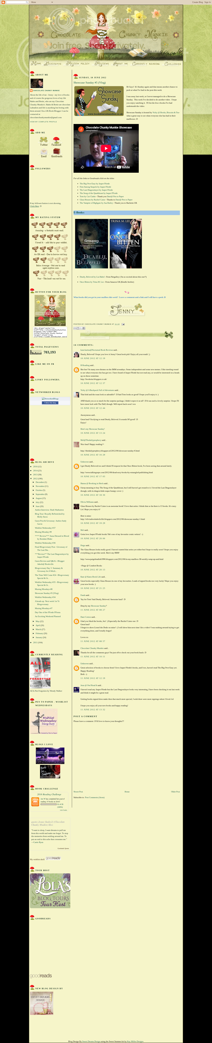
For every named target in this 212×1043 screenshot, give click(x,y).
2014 (35, 470)
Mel (82, 530)
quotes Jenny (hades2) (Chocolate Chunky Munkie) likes (48, 823)
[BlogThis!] (77, 328)
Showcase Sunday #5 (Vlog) (47, 593)
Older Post (175, 792)
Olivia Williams (87, 502)
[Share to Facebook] (83, 328)
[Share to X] (80, 328)
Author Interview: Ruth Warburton (49, 510)
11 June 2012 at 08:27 (93, 610)
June (38, 506)
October (39, 490)
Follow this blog (50, 403)
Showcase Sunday (98, 606)
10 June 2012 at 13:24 (93, 433)
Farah (83, 595)
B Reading (85, 365)
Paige (83, 545)
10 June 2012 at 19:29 (93, 523)
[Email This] (75, 328)
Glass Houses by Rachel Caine (92, 200)
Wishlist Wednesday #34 (45, 597)
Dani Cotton (86, 617)
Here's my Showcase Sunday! (93, 429)
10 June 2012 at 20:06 (93, 538)
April (38, 625)
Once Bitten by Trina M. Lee (92, 282)
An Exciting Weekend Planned (48, 616)
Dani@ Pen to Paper (115, 196)
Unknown (85, 462)
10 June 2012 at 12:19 (93, 358)
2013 (35, 474)
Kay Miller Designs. (135, 1041)
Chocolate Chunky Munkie (46, 90)
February (40, 633)
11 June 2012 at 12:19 (93, 678)
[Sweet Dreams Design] (41, 1014)
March (39, 629)
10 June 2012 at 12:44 (93, 408)
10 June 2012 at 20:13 (93, 570)
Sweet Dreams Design (91, 1041)
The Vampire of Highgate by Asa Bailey (96, 203)
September (40, 494)
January (39, 637)
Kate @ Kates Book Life (91, 577)
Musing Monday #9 (43, 532)
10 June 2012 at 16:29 (93, 455)
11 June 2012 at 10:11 (93, 656)
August (39, 498)
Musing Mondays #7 (43, 608)
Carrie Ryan (38, 842)
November (40, 486)
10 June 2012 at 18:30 (93, 495)
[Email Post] (122, 324)
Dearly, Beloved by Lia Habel (92, 277)
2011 (35, 642)
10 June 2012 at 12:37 (93, 383)
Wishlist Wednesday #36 (45, 543)
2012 (35, 478)
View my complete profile (43, 122)
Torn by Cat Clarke (88, 196)
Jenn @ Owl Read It (89, 685)
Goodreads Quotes (63, 848)
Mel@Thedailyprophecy (91, 440)
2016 (35, 466)
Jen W (43, 798)
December (40, 482)
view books (63, 810)
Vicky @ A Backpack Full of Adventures (97, 390)
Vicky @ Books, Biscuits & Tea (166, 112)
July (38, 502)
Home (127, 792)
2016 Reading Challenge (49, 794)
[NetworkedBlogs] (50, 399)
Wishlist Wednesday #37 (45, 528)
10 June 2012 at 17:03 (93, 476)
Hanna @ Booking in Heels (92, 483)
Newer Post (78, 792)
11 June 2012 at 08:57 (93, 641)
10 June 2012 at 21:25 (93, 588)
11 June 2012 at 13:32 (93, 709)
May (38, 621)
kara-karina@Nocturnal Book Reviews (97, 350)
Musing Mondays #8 (43, 589)
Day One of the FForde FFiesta (47, 612)
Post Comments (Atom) (94, 797)
